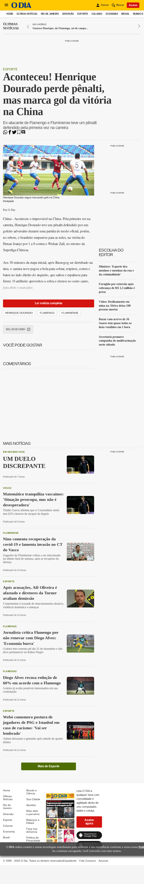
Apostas (31, 805)
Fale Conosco (87, 860)
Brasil (125, 13)
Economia (112, 13)
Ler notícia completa (48, 303)
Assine (133, 5)
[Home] (21, 7)
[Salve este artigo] (18, 133)
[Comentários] (23, 133)
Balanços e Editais (32, 821)
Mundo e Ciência (31, 792)
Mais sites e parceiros (33, 812)
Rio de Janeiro (50, 13)
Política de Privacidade (33, 839)
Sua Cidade (33, 799)
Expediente (69, 860)
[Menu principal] (6, 5)
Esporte (82, 13)
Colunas (97, 13)
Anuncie (103, 860)
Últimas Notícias (26, 13)
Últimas (11, 26)
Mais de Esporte (48, 766)
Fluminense (70, 312)
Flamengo (47, 312)
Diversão (68, 13)
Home (9, 13)
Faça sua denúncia (31, 830)
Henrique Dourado (19, 312)
